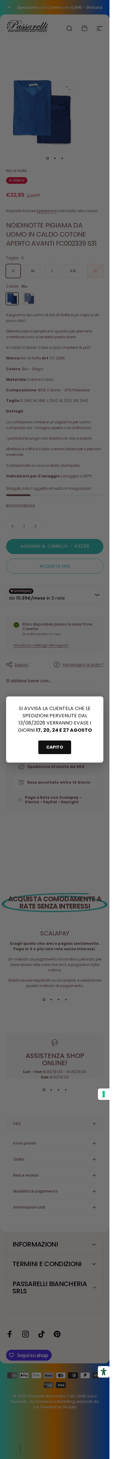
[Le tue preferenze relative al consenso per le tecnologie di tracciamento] (103, 1094)
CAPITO (54, 747)
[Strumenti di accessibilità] (103, 1372)
